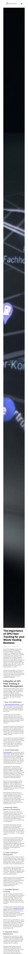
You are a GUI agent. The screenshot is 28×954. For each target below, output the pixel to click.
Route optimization (7, 752)
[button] (21, 4)
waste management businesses (12, 704)
